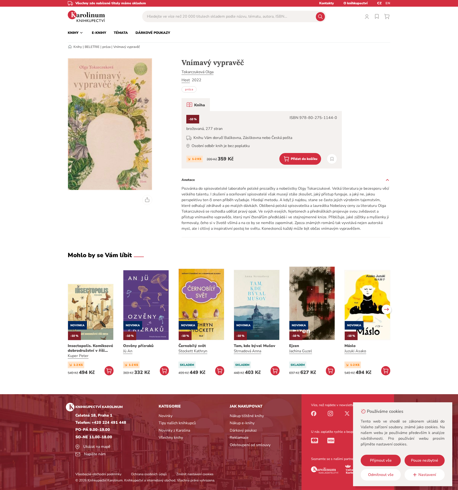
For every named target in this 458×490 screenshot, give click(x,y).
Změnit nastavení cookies (194, 474)
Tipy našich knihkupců (177, 423)
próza (106, 47)
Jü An (127, 351)
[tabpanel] (262, 139)
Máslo (350, 345)
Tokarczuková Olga (197, 72)
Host (186, 80)
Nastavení (427, 474)
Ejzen (294, 345)
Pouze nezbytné (424, 460)
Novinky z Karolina (174, 430)
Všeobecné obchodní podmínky (98, 474)
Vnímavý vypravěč (126, 47)
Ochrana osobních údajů (149, 474)
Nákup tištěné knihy (247, 416)
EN (387, 3)
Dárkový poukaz (243, 430)
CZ (379, 3)
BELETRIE (92, 47)
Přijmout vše (381, 460)
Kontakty (326, 3)
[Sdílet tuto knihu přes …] (147, 200)
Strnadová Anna (247, 351)
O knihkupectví (356, 3)
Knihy (77, 47)
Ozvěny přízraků (138, 345)
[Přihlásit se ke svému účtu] (367, 16)
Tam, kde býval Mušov (254, 345)
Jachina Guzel (300, 351)
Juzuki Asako (355, 351)
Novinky (165, 416)
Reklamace (239, 437)
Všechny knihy (171, 437)
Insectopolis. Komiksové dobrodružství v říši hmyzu (90, 348)
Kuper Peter (78, 355)
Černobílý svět (192, 345)
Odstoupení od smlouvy (250, 445)
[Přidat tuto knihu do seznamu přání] (332, 159)
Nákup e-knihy (242, 423)
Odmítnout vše (381, 474)
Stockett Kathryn (192, 351)
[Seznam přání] (377, 16)
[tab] (196, 104)
